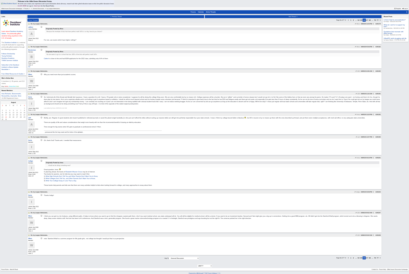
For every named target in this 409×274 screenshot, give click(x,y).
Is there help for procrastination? (395, 20)
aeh (358, 137)
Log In (406, 8)
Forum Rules (5, 269)
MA (29, 67)
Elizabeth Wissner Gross (74, 172)
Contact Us (375, 269)
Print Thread (33, 20)
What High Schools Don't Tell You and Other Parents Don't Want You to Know (71, 176)
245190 (378, 71)
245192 (378, 114)
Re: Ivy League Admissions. (39, 24)
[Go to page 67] (380, 20)
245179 (378, 24)
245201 (378, 158)
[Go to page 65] (348, 20)
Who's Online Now (7, 78)
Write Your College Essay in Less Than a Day (61, 181)
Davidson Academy (7, 58)
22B (358, 71)
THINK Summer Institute (9, 60)
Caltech (46, 58)
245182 (378, 47)
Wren (358, 24)
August (13, 102)
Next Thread (292, 16)
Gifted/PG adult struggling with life (395, 38)
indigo (358, 192)
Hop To (167, 258)
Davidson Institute (11, 42)
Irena (358, 114)
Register (398, 8)
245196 (378, 137)
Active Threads (211, 12)
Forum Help (382, 269)
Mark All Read (14, 269)
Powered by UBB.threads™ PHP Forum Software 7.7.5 (204, 273)
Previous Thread (117, 16)
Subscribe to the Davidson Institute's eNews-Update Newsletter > (10, 67)
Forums (26, 8)
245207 (378, 212)
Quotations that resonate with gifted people (393, 32)
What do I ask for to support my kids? (394, 25)
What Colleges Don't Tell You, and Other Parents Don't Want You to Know (70, 178)
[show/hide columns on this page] (406, 12)
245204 (378, 192)
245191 (378, 93)
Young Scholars (6, 56)
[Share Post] (373, 24)
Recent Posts (388, 16)
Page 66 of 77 (340, 20)
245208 (378, 235)
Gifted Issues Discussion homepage (11, 8)
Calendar (201, 12)
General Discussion (38, 8)
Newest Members (7, 90)
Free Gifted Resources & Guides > (13, 74)
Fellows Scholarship (8, 54)
